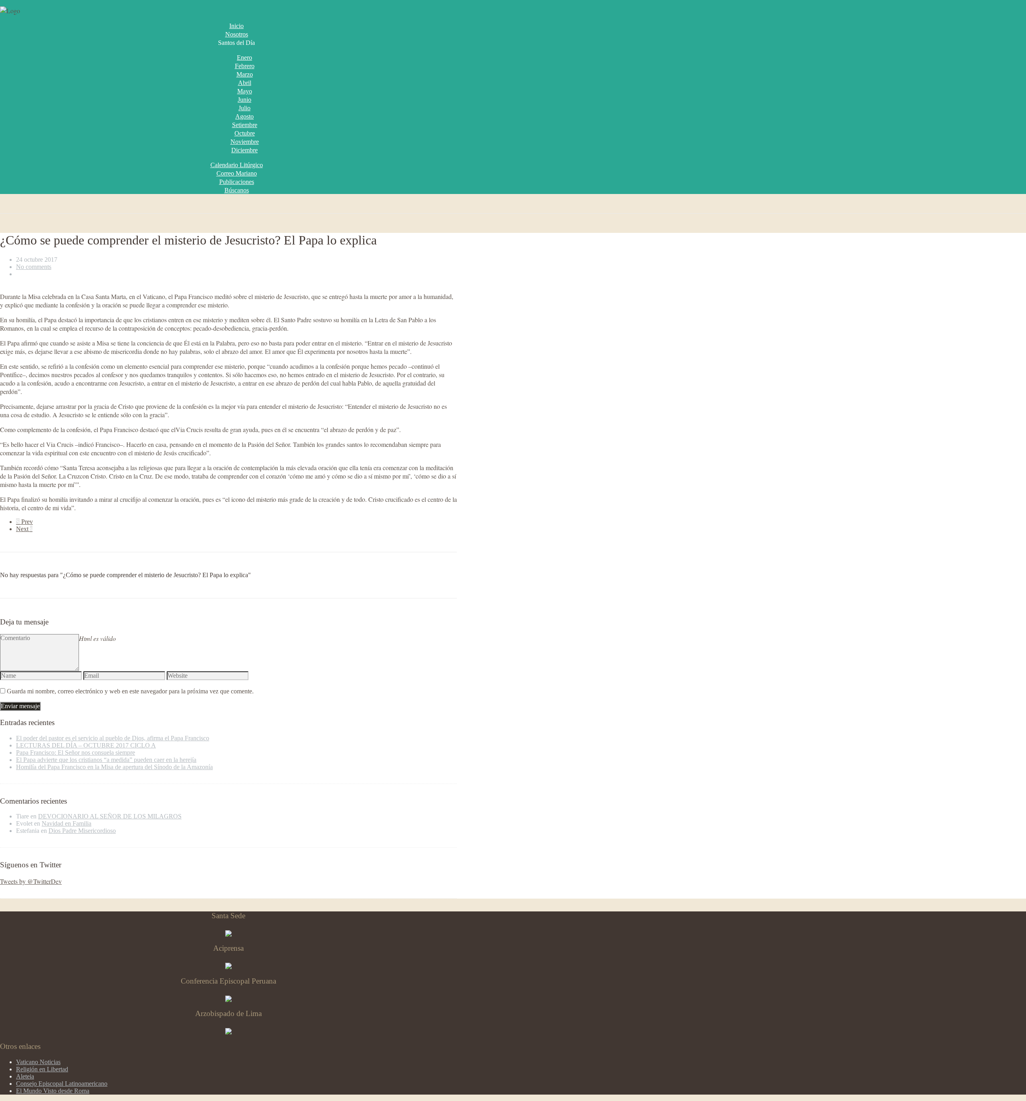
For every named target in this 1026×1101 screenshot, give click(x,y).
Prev (24, 521)
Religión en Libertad (42, 1069)
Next (24, 528)
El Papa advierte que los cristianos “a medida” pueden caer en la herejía (106, 759)
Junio (244, 99)
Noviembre (244, 141)
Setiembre (244, 124)
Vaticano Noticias (38, 1062)
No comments (33, 266)
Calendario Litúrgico (236, 165)
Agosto (244, 116)
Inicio (236, 25)
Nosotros (236, 34)
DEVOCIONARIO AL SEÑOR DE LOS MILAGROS (110, 816)
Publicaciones (236, 181)
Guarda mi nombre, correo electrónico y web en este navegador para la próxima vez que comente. (130, 691)
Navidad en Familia (66, 823)
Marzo (244, 74)
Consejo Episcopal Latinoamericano (61, 1083)
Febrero (244, 66)
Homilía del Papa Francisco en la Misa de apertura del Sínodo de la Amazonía (114, 767)
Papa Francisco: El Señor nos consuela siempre (75, 752)
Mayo (244, 91)
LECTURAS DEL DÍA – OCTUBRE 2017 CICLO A (86, 745)
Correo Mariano (236, 173)
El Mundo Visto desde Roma (52, 1090)
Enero (244, 57)
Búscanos (236, 190)
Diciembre (244, 150)
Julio (244, 108)
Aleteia (25, 1076)
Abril (244, 82)
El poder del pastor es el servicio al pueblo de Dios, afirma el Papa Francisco (112, 738)
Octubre (244, 133)
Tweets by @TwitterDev (31, 881)
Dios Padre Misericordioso (82, 830)
